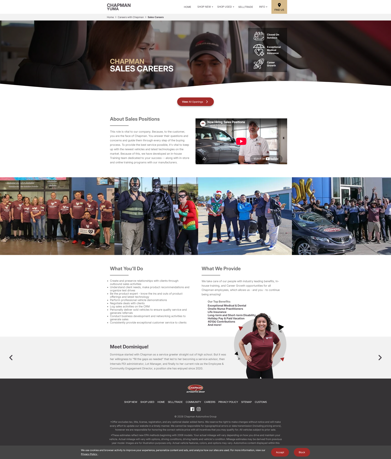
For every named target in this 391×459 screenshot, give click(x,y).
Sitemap (246, 401)
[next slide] (380, 358)
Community (193, 401)
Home (187, 6)
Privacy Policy (228, 401)
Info (262, 7)
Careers (209, 401)
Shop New (204, 7)
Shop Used (224, 7)
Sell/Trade (245, 6)
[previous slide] (11, 358)
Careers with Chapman (131, 17)
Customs (261, 401)
